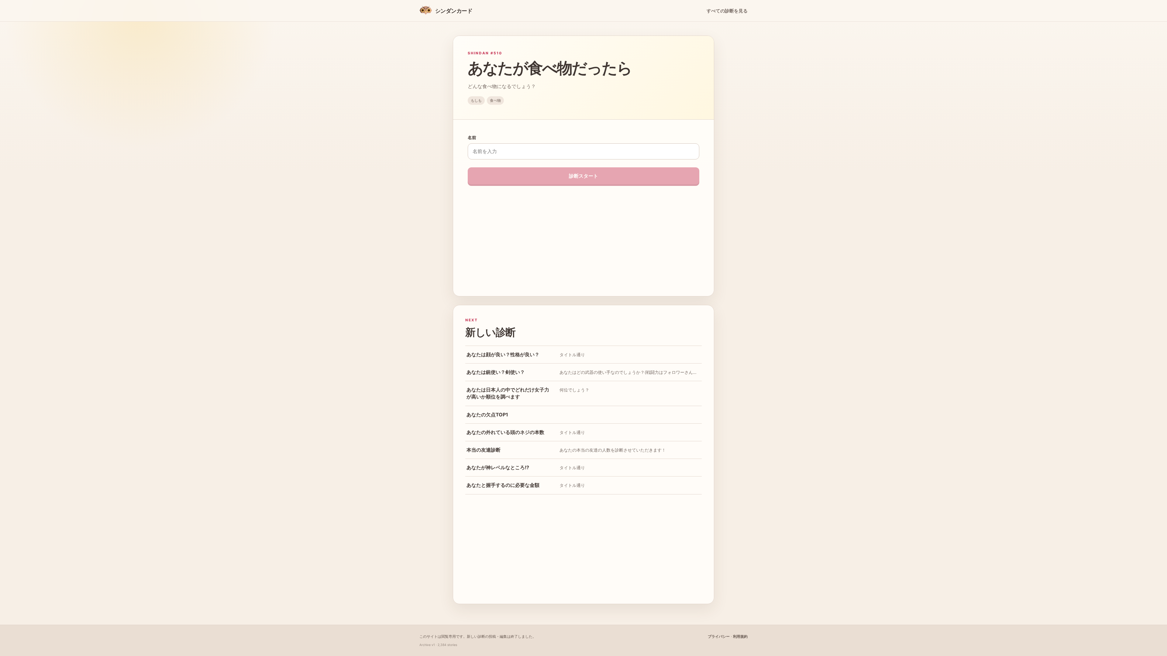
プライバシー (719, 636)
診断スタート (583, 176)
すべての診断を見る (727, 11)
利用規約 (740, 636)
